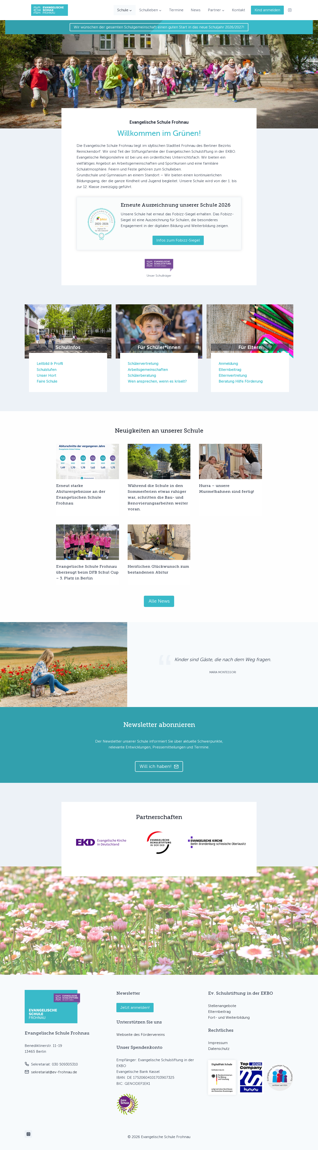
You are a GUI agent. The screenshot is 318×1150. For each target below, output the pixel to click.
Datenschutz (219, 1048)
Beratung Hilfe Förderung (241, 381)
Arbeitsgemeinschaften (148, 369)
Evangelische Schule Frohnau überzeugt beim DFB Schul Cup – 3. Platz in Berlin (87, 572)
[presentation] (87, 461)
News (196, 10)
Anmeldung (228, 363)
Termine (176, 10)
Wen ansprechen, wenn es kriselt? (157, 381)
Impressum (218, 1043)
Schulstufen (46, 369)
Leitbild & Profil (50, 363)
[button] (127, 1104)
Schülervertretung (143, 363)
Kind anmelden (267, 10)
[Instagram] (289, 10)
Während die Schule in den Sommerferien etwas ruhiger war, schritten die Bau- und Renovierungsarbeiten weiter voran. (158, 497)
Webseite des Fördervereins (140, 1034)
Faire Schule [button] (47, 381)
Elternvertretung (233, 375)
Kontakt (238, 10)
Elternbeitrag (230, 369)
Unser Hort (46, 375)
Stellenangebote (222, 1006)
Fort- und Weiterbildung (229, 1017)
